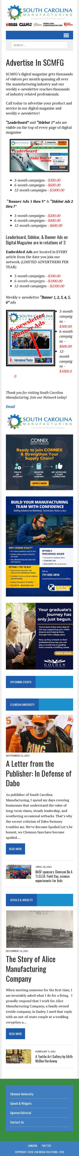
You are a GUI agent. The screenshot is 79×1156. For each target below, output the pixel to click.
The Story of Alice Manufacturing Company (31, 968)
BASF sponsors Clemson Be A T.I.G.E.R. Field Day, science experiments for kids (53, 876)
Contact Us (17, 1122)
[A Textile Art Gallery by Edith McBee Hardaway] (18, 1060)
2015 (61, 1152)
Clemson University (22, 704)
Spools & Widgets (21, 900)
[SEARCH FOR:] (39, 44)
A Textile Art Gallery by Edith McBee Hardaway (54, 1058)
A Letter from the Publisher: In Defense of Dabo (39, 773)
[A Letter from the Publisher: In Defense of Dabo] (39, 749)
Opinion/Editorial (20, 1112)
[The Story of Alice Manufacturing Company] (39, 945)
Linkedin (32, 1145)
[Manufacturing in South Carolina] (39, 12)
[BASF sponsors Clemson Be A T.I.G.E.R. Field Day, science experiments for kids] (18, 876)
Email (10, 406)
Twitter (46, 1145)
